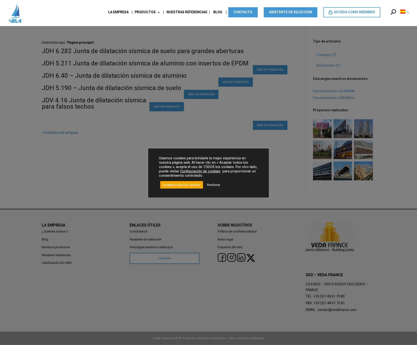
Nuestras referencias (187, 13)
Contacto (243, 12)
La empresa (118, 13)
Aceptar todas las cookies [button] (181, 185)
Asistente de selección (290, 12)
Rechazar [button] (213, 185)
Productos (145, 13)
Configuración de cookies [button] (200, 171)
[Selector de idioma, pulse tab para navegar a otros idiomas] (404, 18)
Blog (217, 13)
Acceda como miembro (354, 12)
